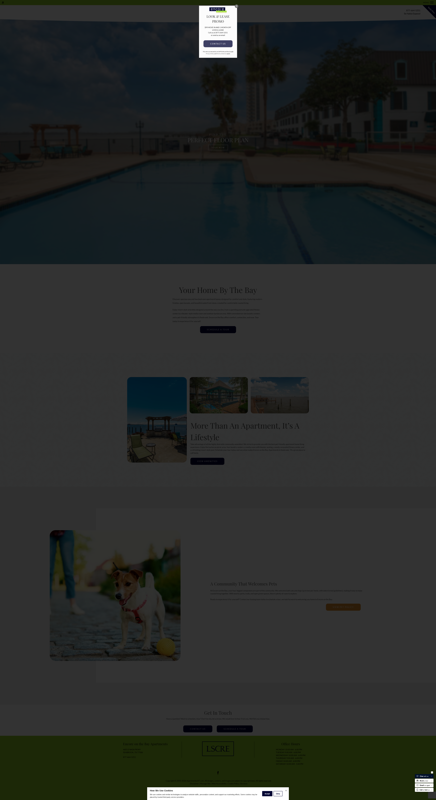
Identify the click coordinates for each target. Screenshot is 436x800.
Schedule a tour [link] (218, 329)
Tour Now (218, 147)
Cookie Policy (233, 783)
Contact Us (198, 729)
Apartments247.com (195, 781)
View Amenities (207, 461)
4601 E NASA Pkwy (133, 751)
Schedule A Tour (235, 729)
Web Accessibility (219, 783)
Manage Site (205, 783)
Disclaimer (194, 783)
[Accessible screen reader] (3, 3)
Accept (267, 794)
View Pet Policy (343, 607)
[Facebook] (218, 773)
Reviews (243, 783)
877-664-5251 (413, 12)
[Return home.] (218, 12)
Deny (278, 794)
